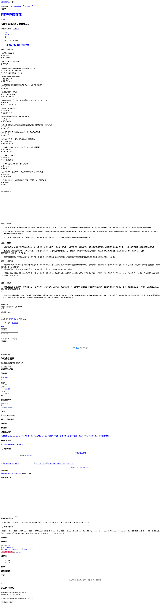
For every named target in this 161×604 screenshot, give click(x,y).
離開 (11, 602)
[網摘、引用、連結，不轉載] (56, 464)
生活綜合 (16, 29)
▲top (2, 326)
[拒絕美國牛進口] (27, 436)
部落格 (6, 35)
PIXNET (66, 580)
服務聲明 (98, 580)
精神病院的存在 (11, 14)
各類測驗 (15, 323)
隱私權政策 (91, 580)
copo (2, 308)
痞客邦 (11, 319)
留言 (15, 319)
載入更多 (3, 329)
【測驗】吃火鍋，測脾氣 (16, 45)
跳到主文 (4, 19)
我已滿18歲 (4, 602)
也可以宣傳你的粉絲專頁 (6, 407)
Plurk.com (17, 516)
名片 (5, 37)
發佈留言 (3, 341)
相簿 (5, 32)
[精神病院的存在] (1, 405)
